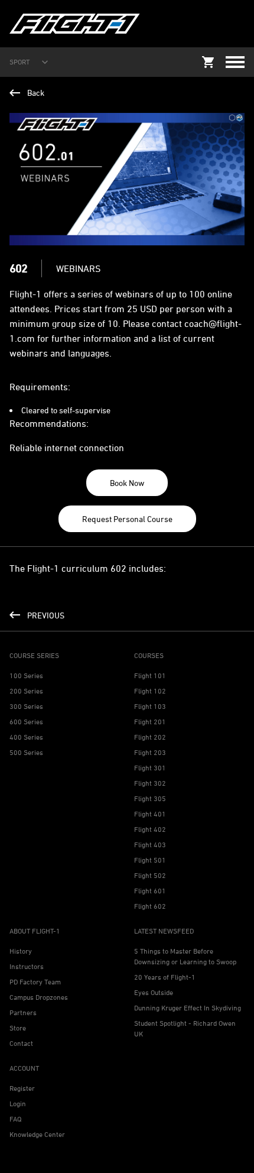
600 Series (26, 721)
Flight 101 (150, 675)
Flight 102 (150, 690)
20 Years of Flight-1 (165, 977)
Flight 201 (150, 721)
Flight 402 (150, 829)
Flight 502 (150, 875)
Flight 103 (150, 706)
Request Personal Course (127, 519)
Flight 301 (150, 767)
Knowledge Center (37, 1134)
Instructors (26, 966)
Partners (23, 1012)
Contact (21, 1043)
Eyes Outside (153, 992)
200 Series (26, 690)
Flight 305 (150, 798)
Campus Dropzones (38, 997)
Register (22, 1088)
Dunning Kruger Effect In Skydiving (187, 1007)
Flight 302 (150, 783)
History (20, 951)
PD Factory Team (35, 981)
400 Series (26, 737)
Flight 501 (150, 860)
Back (35, 93)
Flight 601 (150, 890)
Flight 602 (150, 906)
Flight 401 (150, 813)
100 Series (26, 675)
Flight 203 (150, 752)
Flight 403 (150, 844)
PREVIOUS (45, 615)
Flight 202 (150, 737)
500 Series (26, 752)
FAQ (15, 1118)
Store (17, 1027)
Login (17, 1103)
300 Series (26, 706)
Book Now (127, 483)
